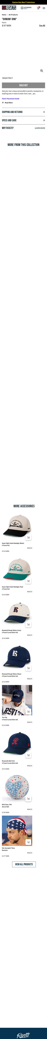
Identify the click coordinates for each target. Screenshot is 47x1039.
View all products (24, 864)
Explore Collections (23, 2)
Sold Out (23, 85)
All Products (13, 15)
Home (4, 15)
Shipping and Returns (12, 112)
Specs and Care (9, 120)
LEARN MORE (40, 128)
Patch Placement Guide (10, 98)
